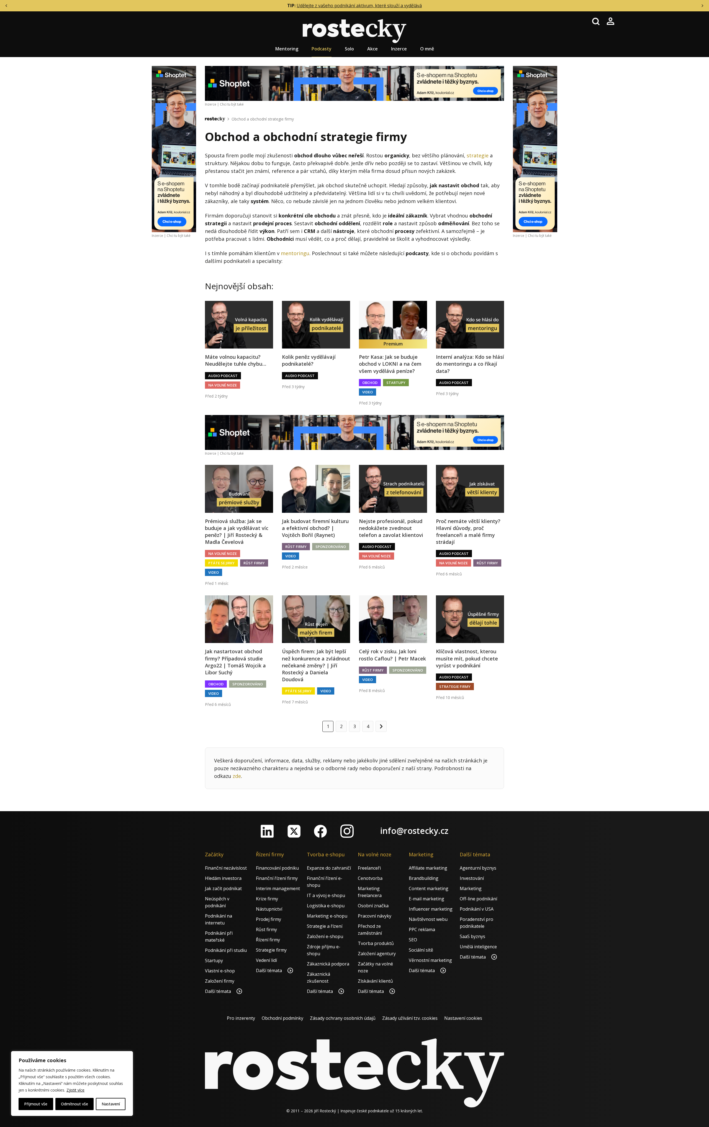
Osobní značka (373, 906)
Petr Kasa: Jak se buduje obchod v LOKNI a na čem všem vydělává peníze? (390, 364)
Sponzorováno (330, 546)
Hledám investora (223, 878)
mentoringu (295, 253)
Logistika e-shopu (326, 906)
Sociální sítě (421, 950)
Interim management (278, 888)
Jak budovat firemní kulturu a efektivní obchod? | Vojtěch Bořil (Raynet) (315, 528)
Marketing (471, 888)
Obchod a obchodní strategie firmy (263, 119)
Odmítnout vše (74, 1103)
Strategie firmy (455, 686)
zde (237, 776)
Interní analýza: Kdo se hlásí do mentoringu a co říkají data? (470, 364)
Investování (472, 878)
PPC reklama (422, 929)
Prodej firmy (268, 919)
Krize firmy (267, 899)
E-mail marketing (426, 899)
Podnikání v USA (477, 909)
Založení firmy (219, 981)
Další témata (218, 991)
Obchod (369, 382)
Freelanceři (369, 868)
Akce (372, 49)
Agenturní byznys (478, 868)
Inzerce (399, 49)
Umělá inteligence (478, 947)
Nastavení (111, 1103)
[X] (293, 831)
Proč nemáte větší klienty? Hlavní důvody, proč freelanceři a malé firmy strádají (468, 531)
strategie (478, 155)
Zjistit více (75, 1090)
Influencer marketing (431, 909)
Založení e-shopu (325, 936)
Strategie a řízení (324, 926)
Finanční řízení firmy (277, 878)
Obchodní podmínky (282, 1018)
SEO (413, 940)
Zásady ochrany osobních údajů (343, 1018)
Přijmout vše (35, 1103)
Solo (349, 49)
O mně (427, 49)
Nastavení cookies (463, 1018)
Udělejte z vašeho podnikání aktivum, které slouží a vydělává (359, 5)
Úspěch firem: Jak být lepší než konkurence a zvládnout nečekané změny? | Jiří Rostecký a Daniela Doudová (316, 665)
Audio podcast (223, 375)
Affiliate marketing (428, 868)
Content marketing (428, 888)
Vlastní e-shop (220, 971)
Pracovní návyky (374, 916)
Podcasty (322, 49)
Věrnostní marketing (430, 960)
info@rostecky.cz (414, 830)
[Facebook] (320, 831)
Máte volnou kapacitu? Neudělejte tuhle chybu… (235, 360)
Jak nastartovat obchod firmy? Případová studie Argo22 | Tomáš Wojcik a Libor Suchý (235, 662)
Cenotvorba (370, 878)
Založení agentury (377, 954)
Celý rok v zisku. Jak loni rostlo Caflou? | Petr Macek (392, 655)
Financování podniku (277, 868)
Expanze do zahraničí (329, 868)
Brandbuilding (423, 878)
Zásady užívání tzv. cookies (410, 1018)
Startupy (395, 382)
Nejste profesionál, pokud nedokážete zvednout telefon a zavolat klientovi (391, 528)
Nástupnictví (269, 909)
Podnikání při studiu (226, 950)
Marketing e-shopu (327, 916)
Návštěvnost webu (428, 919)
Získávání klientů (375, 981)
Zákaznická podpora (328, 964)
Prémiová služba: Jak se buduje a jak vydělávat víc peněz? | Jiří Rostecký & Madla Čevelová (236, 531)
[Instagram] (347, 831)
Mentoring (286, 49)
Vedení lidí (266, 960)
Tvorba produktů (376, 943)
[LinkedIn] (267, 831)
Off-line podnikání (478, 899)
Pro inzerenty (241, 1018)
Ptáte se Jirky (221, 562)
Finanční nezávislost (226, 868)
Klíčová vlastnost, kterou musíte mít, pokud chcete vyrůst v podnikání (467, 658)
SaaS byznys (472, 936)
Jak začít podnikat (223, 888)
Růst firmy (254, 562)
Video (367, 392)
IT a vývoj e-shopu (326, 895)
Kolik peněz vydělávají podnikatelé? (309, 360)
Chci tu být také (179, 235)
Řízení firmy (268, 940)
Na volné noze (222, 385)
